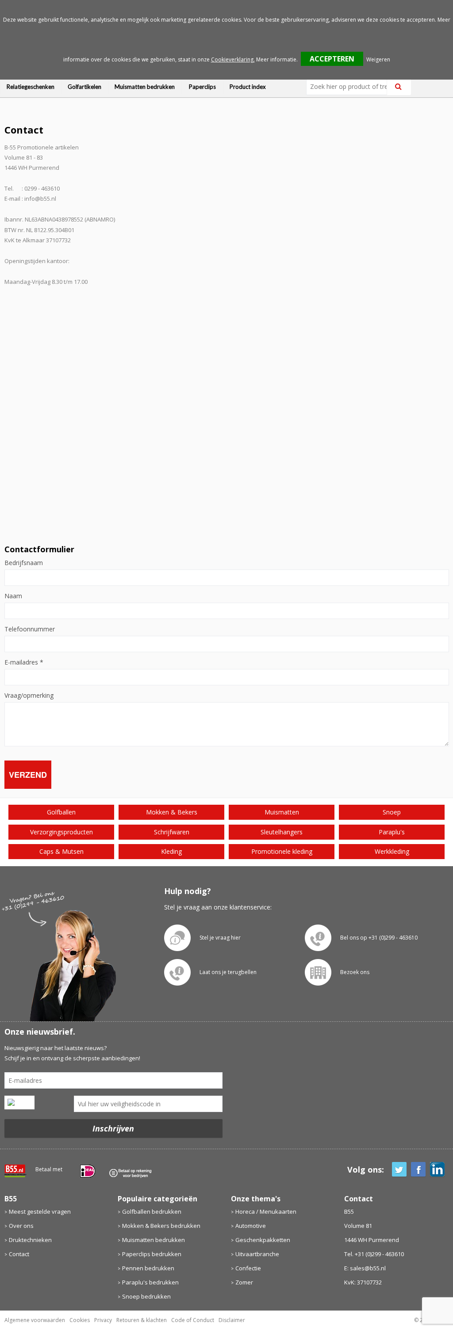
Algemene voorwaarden (34, 1320)
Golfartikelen (84, 86)
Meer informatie (276, 59)
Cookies (79, 1320)
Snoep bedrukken (146, 1296)
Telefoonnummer (29, 629)
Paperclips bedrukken (151, 1254)
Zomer (244, 1282)
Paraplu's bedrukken (150, 1282)
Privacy (103, 1320)
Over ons (21, 1226)
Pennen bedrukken (148, 1268)
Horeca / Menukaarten (265, 1211)
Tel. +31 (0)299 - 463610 (374, 1254)
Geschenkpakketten (262, 1240)
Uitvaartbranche (257, 1254)
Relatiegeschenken (30, 86)
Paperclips (202, 86)
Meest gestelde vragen (40, 1211)
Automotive (250, 1226)
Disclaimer (232, 1320)
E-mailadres (23, 662)
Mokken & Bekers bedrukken (161, 1226)
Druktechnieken (30, 1240)
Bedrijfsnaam (23, 563)
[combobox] (350, 86)
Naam (13, 596)
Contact (19, 1254)
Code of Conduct (192, 1320)
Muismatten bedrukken (145, 86)
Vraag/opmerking (29, 695)
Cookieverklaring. (233, 59)
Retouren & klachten (141, 1320)
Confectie (248, 1268)
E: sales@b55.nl (365, 1268)
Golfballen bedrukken (151, 1211)
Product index (248, 86)
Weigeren (378, 59)
